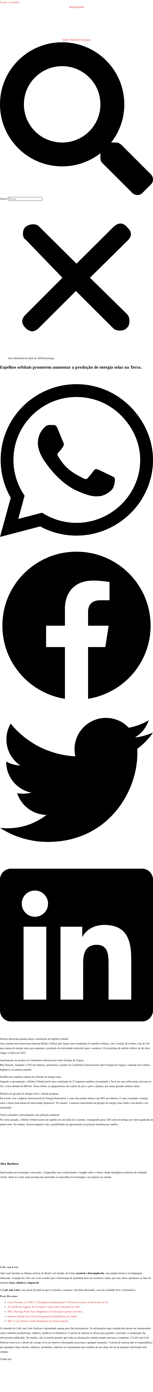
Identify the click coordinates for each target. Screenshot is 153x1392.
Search (3, 198)
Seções (80, 7)
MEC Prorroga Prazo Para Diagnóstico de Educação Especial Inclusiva (44, 1311)
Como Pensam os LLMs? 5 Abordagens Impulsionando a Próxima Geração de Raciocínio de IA (57, 1302)
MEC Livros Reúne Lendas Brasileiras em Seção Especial (37, 1321)
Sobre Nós (68, 39)
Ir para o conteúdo (9, 2)
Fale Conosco (83, 39)
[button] (76, 119)
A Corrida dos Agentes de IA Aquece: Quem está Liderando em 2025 (43, 1307)
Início (72, 7)
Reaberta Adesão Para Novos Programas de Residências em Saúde (42, 1316)
